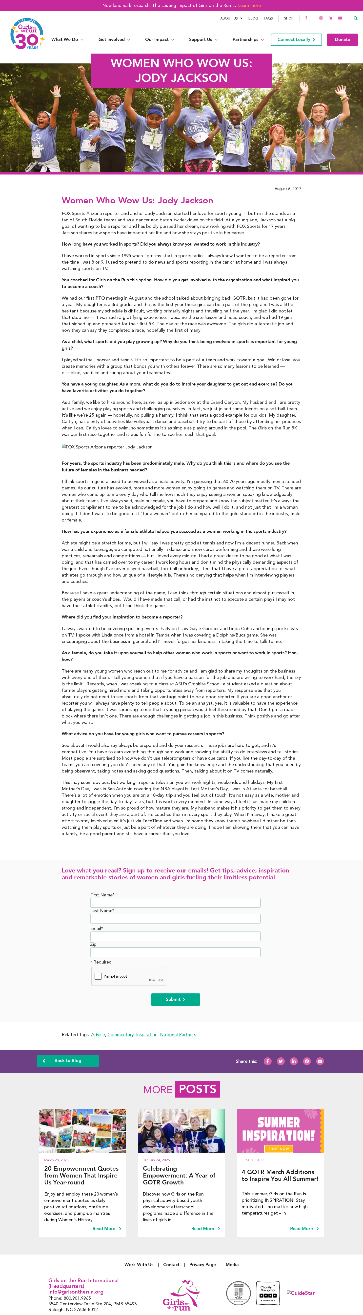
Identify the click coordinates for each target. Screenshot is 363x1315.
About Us (229, 18)
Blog (253, 18)
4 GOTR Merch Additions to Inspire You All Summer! (280, 1175)
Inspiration (147, 1034)
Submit (173, 999)
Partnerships (245, 40)
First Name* (102, 894)
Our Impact (157, 40)
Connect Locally (294, 40)
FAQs (268, 18)
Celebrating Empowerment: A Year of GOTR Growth (179, 1175)
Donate (342, 40)
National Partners (178, 1034)
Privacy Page (202, 1265)
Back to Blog (68, 1061)
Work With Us (138, 1265)
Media (232, 1265)
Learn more (249, 5)
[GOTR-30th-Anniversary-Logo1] (24, 40)
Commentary (120, 1034)
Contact (171, 1265)
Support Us (200, 40)
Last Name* (102, 910)
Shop (288, 18)
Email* (96, 928)
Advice (98, 1034)
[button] (355, 18)
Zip (93, 944)
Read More (105, 1229)
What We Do (64, 40)
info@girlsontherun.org (75, 1292)
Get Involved (112, 40)
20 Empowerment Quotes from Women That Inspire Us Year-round (81, 1175)
